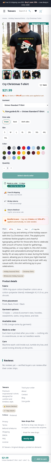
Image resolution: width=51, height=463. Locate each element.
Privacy (5, 421)
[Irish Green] (43, 148)
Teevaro (12, 10)
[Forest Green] (14, 153)
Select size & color (26, 175)
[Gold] (38, 153)
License (5, 442)
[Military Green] (4, 153)
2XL (29, 132)
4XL (44, 132)
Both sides (25, 122)
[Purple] (9, 153)
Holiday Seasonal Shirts (17, 18)
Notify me (27, 438)
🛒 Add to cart (40, 459)
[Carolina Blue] (14, 158)
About (24, 391)
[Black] (9, 148)
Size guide (26, 401)
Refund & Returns (9, 428)
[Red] (24, 148)
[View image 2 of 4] (16, 74)
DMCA (4, 435)
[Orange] (19, 153)
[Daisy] (24, 153)
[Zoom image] (25, 45)
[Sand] (9, 158)
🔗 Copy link (35, 229)
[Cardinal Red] (24, 158)
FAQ (4, 438)
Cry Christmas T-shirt (34, 18)
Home (4, 18)
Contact (25, 394)
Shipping (6, 432)
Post (26, 229)
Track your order (28, 388)
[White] (4, 148)
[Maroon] (33, 153)
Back (15, 122)
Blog (23, 398)
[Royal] (28, 148)
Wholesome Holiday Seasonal (13, 276)
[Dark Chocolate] (28, 153)
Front (6, 122)
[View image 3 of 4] (26, 74)
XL (22, 132)
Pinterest (13, 415)
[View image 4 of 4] (36, 74)
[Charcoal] (38, 148)
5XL (5, 138)
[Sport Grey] (14, 148)
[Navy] (19, 148)
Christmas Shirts (28, 272)
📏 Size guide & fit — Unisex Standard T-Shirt (23, 111)
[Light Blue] (33, 148)
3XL (37, 132)
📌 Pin (11, 229)
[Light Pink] (43, 153)
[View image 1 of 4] (6, 74)
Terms (4, 425)
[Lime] (19, 158)
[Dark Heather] (4, 158)
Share (19, 229)
